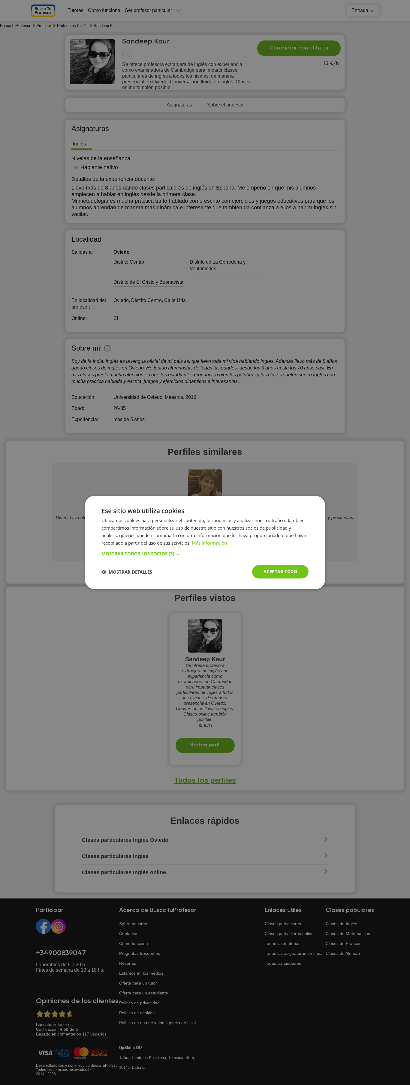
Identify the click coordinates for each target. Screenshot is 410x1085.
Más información (209, 543)
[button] (205, 553)
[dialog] (205, 542)
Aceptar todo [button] (280, 571)
